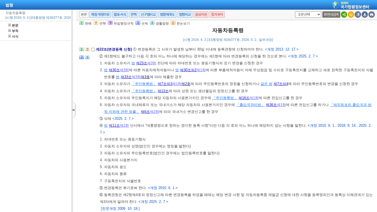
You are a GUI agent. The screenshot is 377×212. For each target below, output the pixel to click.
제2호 (185, 84)
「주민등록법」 (143, 84)
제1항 (201, 70)
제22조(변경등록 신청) (114, 49)
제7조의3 (165, 84)
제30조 (114, 70)
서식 (15, 36)
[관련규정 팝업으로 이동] (81, 59)
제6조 (145, 112)
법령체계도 (167, 14)
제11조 (114, 125)
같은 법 (266, 84)
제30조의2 (188, 70)
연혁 (133, 14)
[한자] (358, 14)
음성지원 (201, 14)
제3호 (145, 77)
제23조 (141, 63)
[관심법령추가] (351, 14)
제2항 (154, 112)
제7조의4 (281, 84)
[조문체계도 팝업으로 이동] (81, 51)
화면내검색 (331, 14)
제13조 (163, 91)
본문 (15, 25)
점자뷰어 (217, 14)
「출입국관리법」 (250, 105)
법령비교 (185, 14)
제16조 (243, 98)
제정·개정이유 (100, 14)
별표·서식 (120, 14)
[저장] (365, 14)
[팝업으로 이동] (87, 59)
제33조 (126, 77)
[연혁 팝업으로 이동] (87, 51)
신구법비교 (148, 14)
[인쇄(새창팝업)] (371, 14)
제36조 (271, 105)
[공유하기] (344, 14)
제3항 (151, 63)
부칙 (15, 31)
